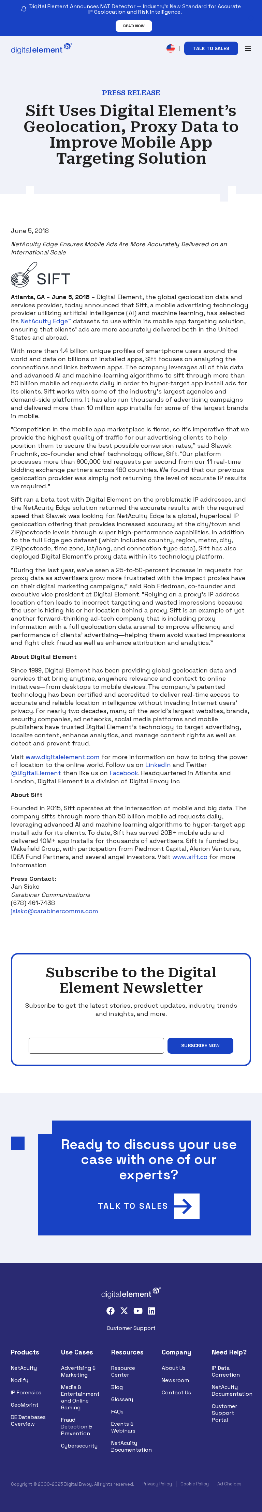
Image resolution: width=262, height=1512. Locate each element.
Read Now (134, 26)
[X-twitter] (124, 1311)
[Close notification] (251, 18)
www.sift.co (189, 857)
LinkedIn (158, 765)
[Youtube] (138, 1311)
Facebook (124, 773)
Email (35, 1032)
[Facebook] (110, 1311)
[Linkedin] (151, 1311)
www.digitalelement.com (63, 757)
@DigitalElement (36, 773)
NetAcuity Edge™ (45, 321)
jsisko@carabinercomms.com (54, 911)
